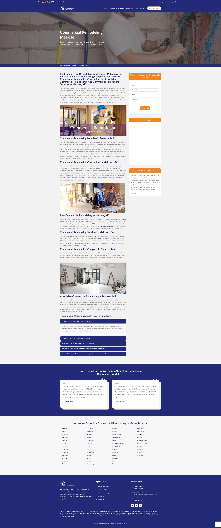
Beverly (64, 440)
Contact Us (129, 8)
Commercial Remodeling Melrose (81, 65)
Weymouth (140, 449)
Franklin (89, 437)
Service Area (140, 8)
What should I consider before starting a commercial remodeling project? (83, 348)
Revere (114, 461)
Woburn (139, 452)
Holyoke (89, 446)
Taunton (139, 434)
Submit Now (145, 108)
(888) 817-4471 (154, 8)
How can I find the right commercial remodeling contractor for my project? (84, 354)
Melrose (67, 65)
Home (105, 8)
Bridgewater (65, 449)
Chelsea (64, 458)
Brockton (65, 452)
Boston (64, 443)
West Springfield (142, 443)
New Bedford (116, 437)
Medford (114, 428)
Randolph (115, 458)
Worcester (140, 455)
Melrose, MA (138, 500)
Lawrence (90, 449)
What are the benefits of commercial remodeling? (76, 338)
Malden (89, 461)
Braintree (65, 446)
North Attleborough (118, 443)
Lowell (89, 455)
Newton (114, 440)
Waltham (139, 437)
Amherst (64, 431)
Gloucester (90, 440)
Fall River (90, 428)
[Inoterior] (67, 8)
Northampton (116, 446)
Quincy (114, 455)
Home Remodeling (103, 493)
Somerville (140, 428)
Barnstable (65, 437)
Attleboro (65, 434)
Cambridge (65, 455)
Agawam (64, 428)
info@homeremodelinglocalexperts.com (171, 2)
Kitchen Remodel (103, 489)
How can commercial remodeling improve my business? (78, 343)
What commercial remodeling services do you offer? (77, 321)
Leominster (90, 452)
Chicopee (65, 461)
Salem (114, 464)
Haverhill (90, 443)
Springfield (140, 431)
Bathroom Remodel (103, 486)
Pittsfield (115, 452)
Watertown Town (142, 440)
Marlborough (91, 464)
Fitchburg (90, 431)
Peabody (114, 449)
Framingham (90, 434)
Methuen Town (116, 434)
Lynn (88, 458)
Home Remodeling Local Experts (107, 523)
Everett (64, 464)
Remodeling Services (116, 8)
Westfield (140, 446)
